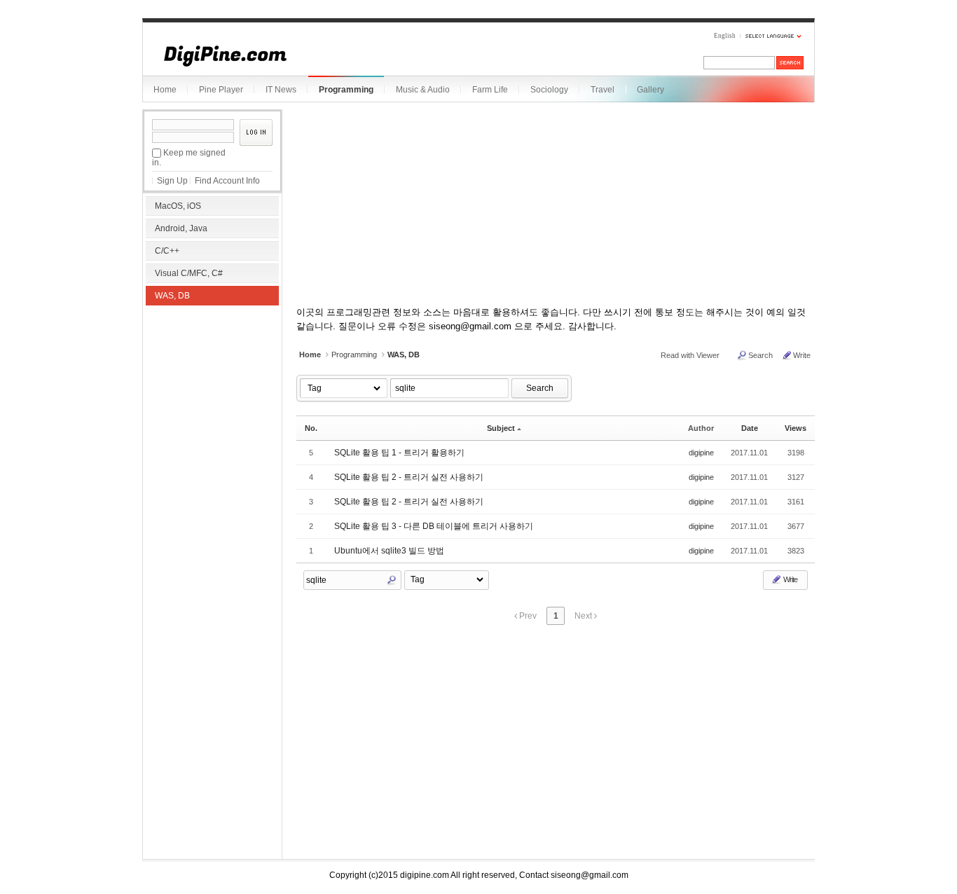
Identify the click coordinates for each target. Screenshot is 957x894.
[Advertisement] (212, 399)
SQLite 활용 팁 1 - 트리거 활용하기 (399, 453)
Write (802, 355)
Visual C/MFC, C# (189, 273)
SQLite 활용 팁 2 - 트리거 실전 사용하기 (408, 477)
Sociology (549, 90)
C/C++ (167, 251)
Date (749, 428)
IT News (281, 90)
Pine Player (221, 90)
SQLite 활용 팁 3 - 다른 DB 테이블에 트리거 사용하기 (433, 526)
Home (165, 90)
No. (311, 428)
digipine (701, 452)
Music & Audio (423, 90)
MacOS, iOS (178, 206)
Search (760, 355)
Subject (501, 428)
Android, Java (181, 228)
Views (795, 428)
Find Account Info (227, 181)
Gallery (650, 90)
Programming (346, 90)
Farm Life (490, 90)
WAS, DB (172, 296)
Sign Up (172, 181)
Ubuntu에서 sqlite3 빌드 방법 (389, 551)
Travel (602, 90)
